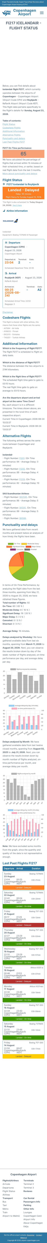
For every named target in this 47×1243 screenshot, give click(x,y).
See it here (17, 205)
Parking (27, 1205)
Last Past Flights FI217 (14, 142)
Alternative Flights (11, 135)
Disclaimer (30, 1235)
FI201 (21, 458)
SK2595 (23, 497)
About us (23, 1238)
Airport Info (29, 1219)
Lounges (28, 1212)
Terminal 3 (29, 1187)
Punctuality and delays (14, 138)
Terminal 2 (29, 1184)
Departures (8, 1187)
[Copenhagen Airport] (6, 13)
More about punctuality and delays (20, 173)
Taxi (5, 1205)
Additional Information (14, 131)
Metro (5, 1209)
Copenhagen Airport (24, 12)
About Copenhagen (33, 1223)
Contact (39, 1235)
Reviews (28, 1191)
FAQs (26, 1226)
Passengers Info (32, 1201)
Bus (4, 1201)
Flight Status (9, 124)
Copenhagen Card (33, 1216)
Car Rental (29, 1198)
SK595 (22, 507)
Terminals (29, 1180)
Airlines (6, 1194)
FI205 (22, 469)
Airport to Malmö (11, 1216)
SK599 (22, 518)
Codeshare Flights (11, 127)
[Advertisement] (23, 58)
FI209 (22, 479)
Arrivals (6, 1184)
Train (5, 1212)
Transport (8, 1198)
